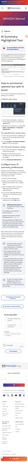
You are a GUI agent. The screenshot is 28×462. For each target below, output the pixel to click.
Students (4, 409)
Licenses (4, 401)
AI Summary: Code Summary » (12, 306)
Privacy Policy (21, 390)
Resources (18, 401)
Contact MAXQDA (19, 424)
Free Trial (15, 459)
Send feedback (13, 351)
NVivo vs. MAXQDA (4, 438)
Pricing (4, 404)
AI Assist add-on (13, 49)
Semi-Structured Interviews (6, 429)
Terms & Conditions (6, 451)
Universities (5, 406)
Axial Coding (5, 435)
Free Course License (5, 414)
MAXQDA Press (19, 418)
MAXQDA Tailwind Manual (19, 407)
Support (8, 335)
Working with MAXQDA (5, 422)
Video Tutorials (19, 410)
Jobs (16, 426)
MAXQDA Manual (19, 404)
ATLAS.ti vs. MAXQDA (5, 442)
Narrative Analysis (6, 432)
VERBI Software (19, 422)
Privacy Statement (6, 454)
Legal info (14, 454)
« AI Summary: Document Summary (13, 297)
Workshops (18, 413)
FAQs (16, 415)
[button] (14, 319)
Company (17, 429)
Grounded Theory (6, 426)
